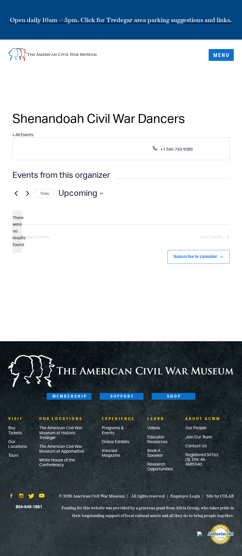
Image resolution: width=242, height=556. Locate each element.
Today (44, 193)
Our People (195, 428)
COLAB (227, 496)
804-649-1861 (29, 507)
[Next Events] (27, 193)
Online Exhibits (115, 442)
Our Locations (17, 444)
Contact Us (196, 446)
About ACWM (202, 418)
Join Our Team (198, 437)
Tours (13, 455)
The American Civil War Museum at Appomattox (61, 449)
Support (122, 396)
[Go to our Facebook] (11, 496)
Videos (153, 428)
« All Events (22, 135)
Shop (174, 396)
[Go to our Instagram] (21, 496)
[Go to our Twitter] (31, 496)
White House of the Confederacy (57, 462)
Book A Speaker (155, 453)
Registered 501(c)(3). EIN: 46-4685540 (201, 459)
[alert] (17, 231)
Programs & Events (113, 430)
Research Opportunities (160, 466)
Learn (156, 418)
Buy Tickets (15, 430)
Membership (70, 396)
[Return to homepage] (52, 55)
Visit (15, 418)
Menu (221, 55)
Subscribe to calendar (195, 257)
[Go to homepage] (121, 386)
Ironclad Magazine (111, 453)
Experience (118, 418)
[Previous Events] (15, 193)
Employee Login (185, 496)
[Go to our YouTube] (41, 496)
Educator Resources (157, 439)
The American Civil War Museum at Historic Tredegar (60, 433)
